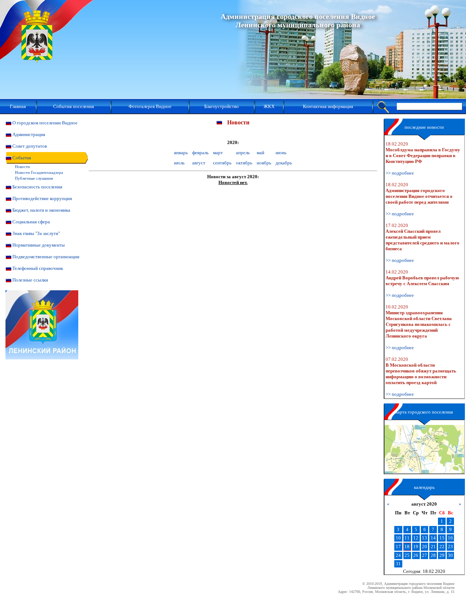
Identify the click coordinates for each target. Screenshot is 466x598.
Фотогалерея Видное (150, 106)
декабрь (284, 163)
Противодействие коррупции (42, 198)
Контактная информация (328, 106)
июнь (281, 152)
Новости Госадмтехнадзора (39, 172)
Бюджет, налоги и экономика (41, 210)
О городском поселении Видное (45, 122)
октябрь (244, 163)
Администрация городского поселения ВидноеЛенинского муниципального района (298, 20)
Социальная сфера (31, 221)
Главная (18, 106)
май (260, 152)
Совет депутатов (29, 146)
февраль (200, 152)
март (218, 152)
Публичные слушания (34, 178)
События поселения (73, 106)
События (21, 157)
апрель (243, 152)
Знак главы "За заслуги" (36, 233)
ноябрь (264, 163)
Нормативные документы (38, 245)
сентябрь (222, 163)
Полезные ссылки (30, 280)
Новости (22, 166)
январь (181, 152)
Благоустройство (221, 106)
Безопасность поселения (37, 187)
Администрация (28, 134)
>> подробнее (400, 173)
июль (179, 163)
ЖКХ (269, 106)
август (198, 163)
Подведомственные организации (45, 256)
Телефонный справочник (37, 268)
